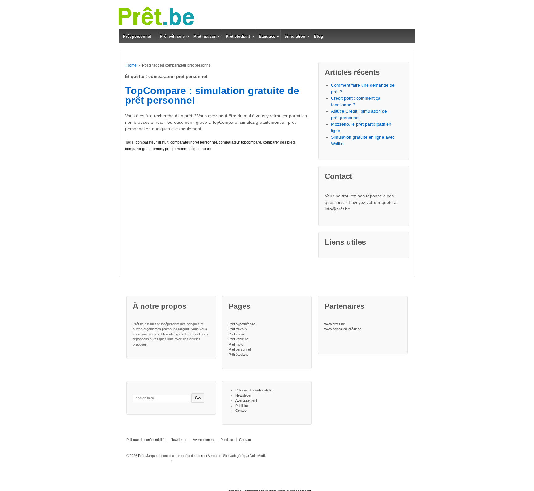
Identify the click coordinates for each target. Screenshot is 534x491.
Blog (318, 36)
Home (131, 65)
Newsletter (243, 395)
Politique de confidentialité (254, 390)
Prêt (141, 456)
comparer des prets (279, 142)
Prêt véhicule (172, 36)
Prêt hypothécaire (242, 324)
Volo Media (258, 456)
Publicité (241, 405)
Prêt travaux (238, 329)
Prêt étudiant (238, 36)
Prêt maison (205, 36)
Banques (267, 36)
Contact (241, 410)
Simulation (294, 36)
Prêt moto (236, 344)
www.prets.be (334, 324)
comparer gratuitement (144, 149)
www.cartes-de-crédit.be (342, 329)
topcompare (201, 149)
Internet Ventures (208, 456)
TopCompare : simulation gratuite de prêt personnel (212, 95)
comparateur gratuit (152, 142)
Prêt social (236, 334)
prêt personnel (177, 149)
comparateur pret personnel (193, 142)
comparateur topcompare (240, 142)
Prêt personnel (137, 36)
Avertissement (246, 400)
